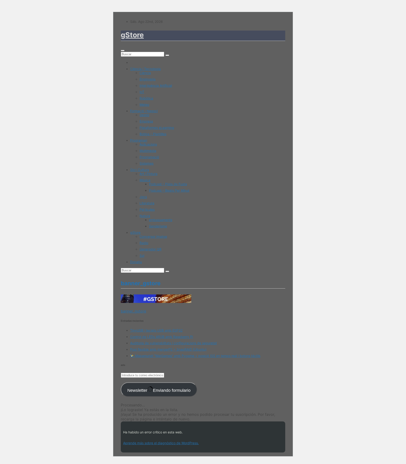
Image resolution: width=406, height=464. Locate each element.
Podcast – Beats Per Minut (169, 190)
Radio (144, 243)
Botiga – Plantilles (153, 134)
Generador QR (150, 249)
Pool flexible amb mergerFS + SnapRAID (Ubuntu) (168, 349)
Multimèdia (148, 151)
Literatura (147, 203)
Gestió (144, 115)
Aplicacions (148, 144)
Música (145, 180)
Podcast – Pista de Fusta (168, 184)
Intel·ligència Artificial (156, 85)
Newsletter (159, 390)
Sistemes (146, 163)
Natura (145, 216)
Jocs (143, 197)
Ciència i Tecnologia (145, 69)
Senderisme (158, 226)
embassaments (160, 220)
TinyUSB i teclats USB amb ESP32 (156, 330)
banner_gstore (133, 311)
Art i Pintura (148, 174)
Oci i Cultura (139, 170)
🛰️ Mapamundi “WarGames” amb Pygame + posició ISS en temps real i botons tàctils (195, 356)
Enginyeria (148, 79)
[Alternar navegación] (123, 50)
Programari (138, 140)
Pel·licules (147, 209)
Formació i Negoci (144, 111)
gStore (132, 35)
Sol (142, 256)
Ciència (145, 73)
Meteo (144, 105)
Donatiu (136, 262)
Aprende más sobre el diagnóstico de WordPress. (161, 443)
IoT (142, 92)
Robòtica (146, 98)
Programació (149, 157)
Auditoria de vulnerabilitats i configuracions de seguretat (173, 343)
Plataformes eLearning (157, 128)
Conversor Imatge (153, 236)
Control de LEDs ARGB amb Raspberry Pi (161, 337)
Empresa (146, 121)
